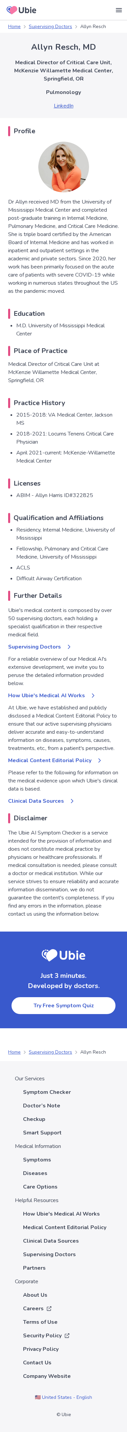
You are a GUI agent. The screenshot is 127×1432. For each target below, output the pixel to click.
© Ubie (64, 1415)
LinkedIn (63, 106)
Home (14, 26)
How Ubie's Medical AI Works (46, 695)
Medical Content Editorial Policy (49, 760)
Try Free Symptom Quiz (64, 1005)
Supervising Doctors (50, 26)
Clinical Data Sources (36, 801)
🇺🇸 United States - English (63, 1397)
